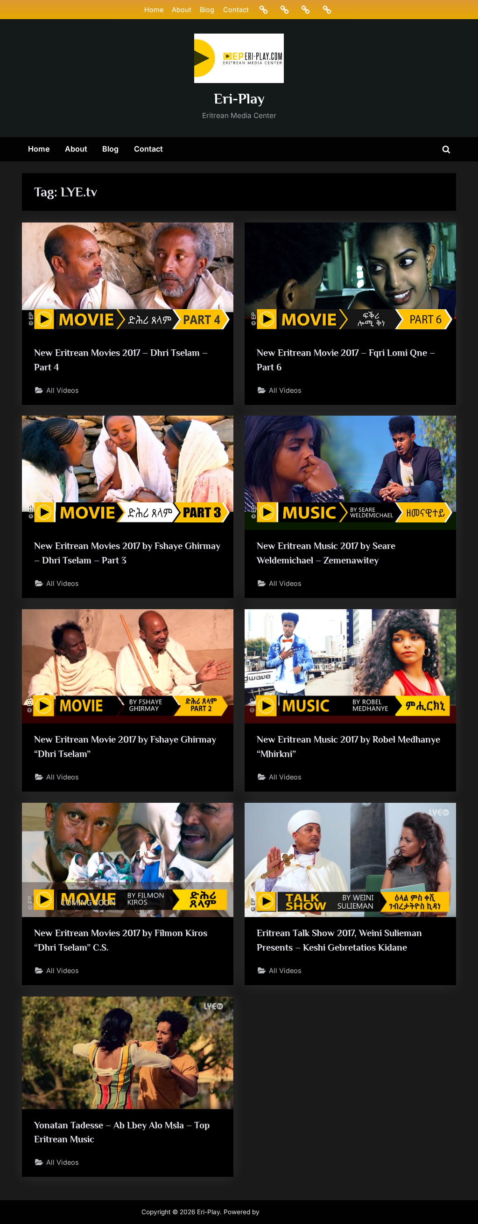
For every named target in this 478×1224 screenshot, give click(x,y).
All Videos (62, 390)
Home (153, 10)
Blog (207, 10)
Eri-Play (239, 98)
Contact (236, 10)
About (181, 10)
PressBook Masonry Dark (299, 1212)
